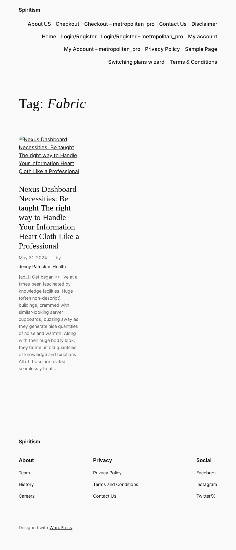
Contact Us (173, 24)
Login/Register (78, 36)
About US (39, 24)
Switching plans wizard (136, 62)
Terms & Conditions (193, 62)
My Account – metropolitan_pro (102, 49)
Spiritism (29, 10)
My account (202, 36)
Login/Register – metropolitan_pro (142, 36)
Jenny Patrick (32, 266)
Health (59, 266)
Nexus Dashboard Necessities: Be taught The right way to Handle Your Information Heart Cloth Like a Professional (49, 217)
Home (49, 36)
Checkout (67, 24)
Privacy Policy (162, 49)
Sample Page (201, 49)
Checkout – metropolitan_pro (119, 24)
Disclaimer (204, 24)
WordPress (60, 527)
